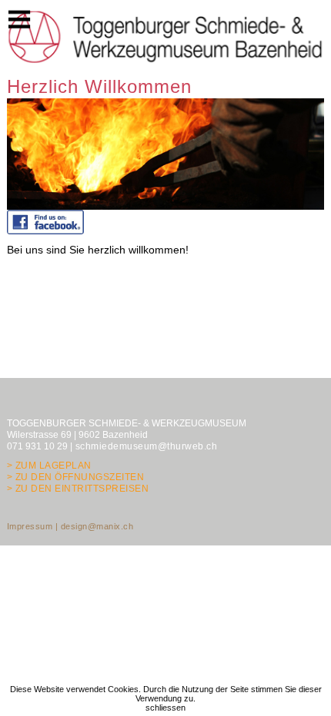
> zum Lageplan (49, 465)
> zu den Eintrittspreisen (78, 488)
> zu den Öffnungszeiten (76, 477)
